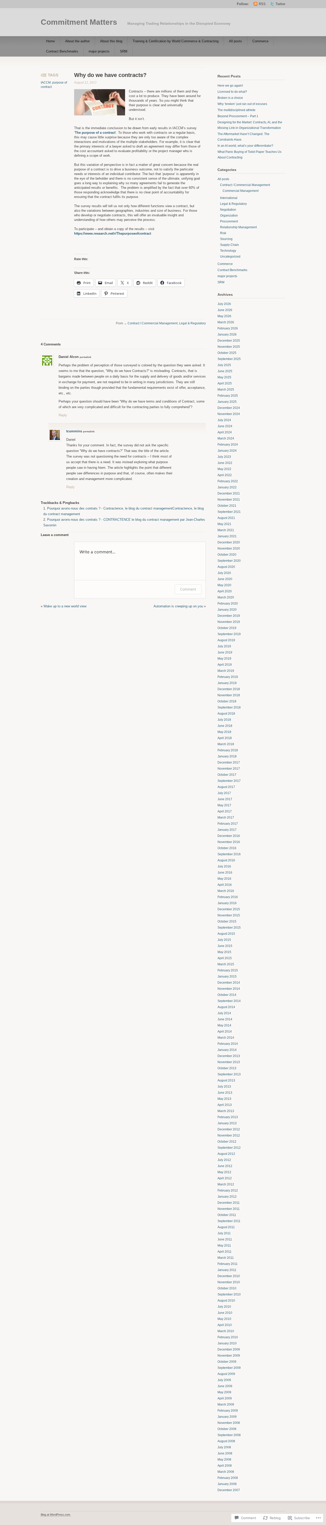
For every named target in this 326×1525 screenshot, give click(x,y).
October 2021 (227, 505)
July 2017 (224, 793)
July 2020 (224, 573)
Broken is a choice (230, 98)
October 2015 (227, 921)
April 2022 (225, 475)
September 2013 (229, 1074)
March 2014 (226, 1037)
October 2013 (227, 1068)
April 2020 (225, 591)
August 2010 (226, 1300)
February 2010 (228, 1337)
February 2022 (228, 481)
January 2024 (227, 450)
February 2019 (228, 677)
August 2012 (226, 1154)
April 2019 (225, 664)
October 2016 (227, 848)
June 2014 (225, 1019)
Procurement (229, 221)
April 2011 (225, 1251)
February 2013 (228, 1117)
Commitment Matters (79, 22)
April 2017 (225, 811)
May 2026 (224, 316)
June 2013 (225, 1092)
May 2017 (224, 805)
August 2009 (226, 1374)
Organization (229, 215)
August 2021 (226, 518)
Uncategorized (230, 256)
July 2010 (224, 1306)
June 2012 (225, 1166)
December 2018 (229, 689)
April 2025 (225, 383)
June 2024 (225, 426)
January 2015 (227, 976)
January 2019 (227, 683)
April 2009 (225, 1398)
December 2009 (229, 1349)
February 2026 (228, 328)
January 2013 (227, 1123)
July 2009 (224, 1380)
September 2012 (229, 1147)
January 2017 (227, 830)
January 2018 (227, 756)
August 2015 (226, 933)
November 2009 (229, 1355)
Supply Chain (229, 245)
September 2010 (229, 1294)
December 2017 (229, 762)
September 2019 (229, 634)
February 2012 (228, 1190)
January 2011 (227, 1270)
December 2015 (229, 909)
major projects (99, 51)
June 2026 (225, 310)
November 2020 (229, 548)
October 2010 (227, 1288)
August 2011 (226, 1227)
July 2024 (224, 420)
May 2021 (224, 524)
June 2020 (225, 579)
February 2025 (228, 395)
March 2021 (226, 530)
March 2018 (226, 744)
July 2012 (224, 1160)
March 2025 (226, 389)
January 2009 (227, 1417)
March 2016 (226, 891)
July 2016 (224, 866)
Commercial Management (241, 191)
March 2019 (226, 671)
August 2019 (226, 640)
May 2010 (224, 1319)
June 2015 (225, 946)
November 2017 (229, 768)
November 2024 (229, 414)
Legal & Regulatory (192, 323)
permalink (85, 357)
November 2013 (229, 1062)
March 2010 (226, 1331)
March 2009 (226, 1404)
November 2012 (229, 1135)
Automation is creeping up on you (178, 606)
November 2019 (229, 622)
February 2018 (228, 750)
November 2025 (229, 347)
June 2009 (225, 1386)
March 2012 (226, 1184)
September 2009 (229, 1368)
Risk (223, 233)
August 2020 (226, 567)
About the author (77, 41)
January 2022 (227, 487)
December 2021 (229, 493)
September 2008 (229, 1435)
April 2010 (225, 1325)
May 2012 (224, 1172)
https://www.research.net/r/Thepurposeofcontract (112, 233)
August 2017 (226, 787)
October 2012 (227, 1141)
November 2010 (229, 1282)
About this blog (111, 41)
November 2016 (229, 842)
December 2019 (229, 616)
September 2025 (229, 359)
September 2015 (229, 927)
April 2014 (225, 1031)
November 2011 (229, 1209)
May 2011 (224, 1245)
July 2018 (224, 719)
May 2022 (224, 469)
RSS (262, 4)
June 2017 (225, 799)
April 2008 (225, 1465)
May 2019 (224, 658)
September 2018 (229, 707)
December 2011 (229, 1203)
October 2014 (227, 995)
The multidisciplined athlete (236, 110)
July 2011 (224, 1233)
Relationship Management (238, 227)
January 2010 (227, 1343)
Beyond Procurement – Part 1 (238, 116)
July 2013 (224, 1086)
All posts (235, 41)
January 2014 (227, 1050)
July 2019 (224, 646)
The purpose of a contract (95, 133)
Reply (63, 415)
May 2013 (224, 1099)
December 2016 (229, 836)
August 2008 (226, 1441)
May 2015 (224, 952)
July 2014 (224, 1013)
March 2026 (226, 322)
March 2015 (226, 964)
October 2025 (227, 353)
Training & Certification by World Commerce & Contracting (176, 41)
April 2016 (225, 885)
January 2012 (227, 1196)
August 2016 (226, 860)
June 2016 (225, 872)
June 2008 (225, 1453)
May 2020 (224, 585)
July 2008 (224, 1447)
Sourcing (226, 239)
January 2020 (227, 609)
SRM (123, 51)
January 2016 (227, 903)
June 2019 (225, 652)
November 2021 (229, 499)
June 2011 (225, 1239)
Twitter (280, 4)
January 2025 (227, 402)
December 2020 (229, 542)
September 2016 (229, 854)
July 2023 (224, 457)
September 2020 (229, 561)
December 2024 (229, 408)
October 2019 (227, 628)
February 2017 (228, 823)
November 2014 (229, 989)
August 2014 (226, 1007)
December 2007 (229, 1490)
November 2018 (229, 695)
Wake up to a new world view (65, 606)
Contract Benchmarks (62, 51)
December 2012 (229, 1129)
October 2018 (227, 701)
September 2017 (229, 781)
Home (50, 41)
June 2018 (225, 726)
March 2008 (226, 1472)
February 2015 (228, 970)
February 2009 (228, 1410)
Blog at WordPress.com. (56, 1514)
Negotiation (228, 209)
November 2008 (229, 1423)
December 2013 (229, 1056)
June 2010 (225, 1313)
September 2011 (229, 1221)
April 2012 (225, 1178)
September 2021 (229, 512)
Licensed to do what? (232, 91)
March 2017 (226, 817)
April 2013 (225, 1105)
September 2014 (229, 1001)
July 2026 (224, 304)
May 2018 (224, 732)
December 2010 (229, 1276)
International (228, 198)
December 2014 (229, 982)
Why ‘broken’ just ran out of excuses (242, 104)
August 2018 (226, 713)
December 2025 (229, 340)
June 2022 (225, 463)
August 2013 (226, 1080)
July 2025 (224, 365)
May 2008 (224, 1459)
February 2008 (228, 1478)
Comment (188, 589)
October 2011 (227, 1215)
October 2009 (227, 1361)
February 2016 (228, 897)
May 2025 (224, 377)
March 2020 (226, 597)
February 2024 (228, 444)
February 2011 (228, 1264)
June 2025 (225, 371)
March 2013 (226, 1111)
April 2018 (225, 738)
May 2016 (224, 878)
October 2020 (227, 554)
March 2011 (226, 1258)
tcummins (74, 431)
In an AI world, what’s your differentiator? (245, 146)
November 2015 (229, 915)
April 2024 (225, 432)
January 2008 (227, 1484)
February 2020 (228, 603)
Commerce (260, 41)
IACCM (46, 82)
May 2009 (224, 1392)
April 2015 (225, 958)
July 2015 (224, 940)
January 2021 (227, 536)
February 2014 (228, 1044)
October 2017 (227, 775)
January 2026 (227, 334)
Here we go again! (230, 85)
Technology (228, 250)
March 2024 (226, 438)
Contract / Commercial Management (153, 323)
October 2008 (227, 1429)
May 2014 (224, 1025)
